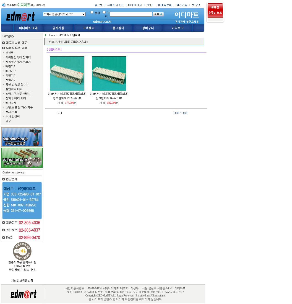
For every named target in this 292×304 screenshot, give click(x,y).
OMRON (64, 35)
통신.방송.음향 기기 (17, 84)
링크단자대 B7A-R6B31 (67, 98)
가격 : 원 (67, 102)
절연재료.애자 (14, 89)
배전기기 (10, 66)
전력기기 (10, 80)
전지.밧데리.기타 (15, 98)
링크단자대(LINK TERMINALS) (67, 93)
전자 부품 (11, 111)
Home (52, 35)
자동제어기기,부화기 (18, 61)
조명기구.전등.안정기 (18, 93)
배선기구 (10, 70)
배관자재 (10, 102)
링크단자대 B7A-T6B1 (109, 98)
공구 (8, 121)
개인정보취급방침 (22, 280)
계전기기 (10, 75)
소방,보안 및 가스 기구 (19, 107)
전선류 (9, 52)
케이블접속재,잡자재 (18, 57)
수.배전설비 (12, 116)
